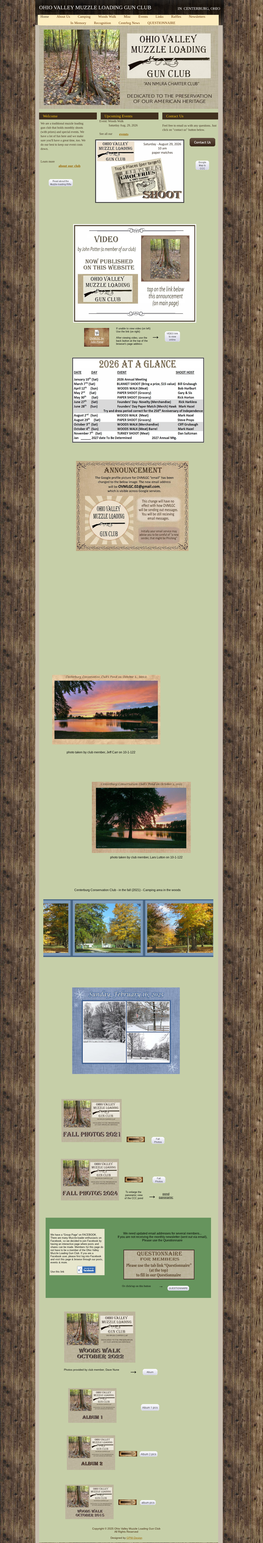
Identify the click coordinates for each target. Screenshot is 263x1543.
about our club (69, 166)
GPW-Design (134, 1537)
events (123, 134)
